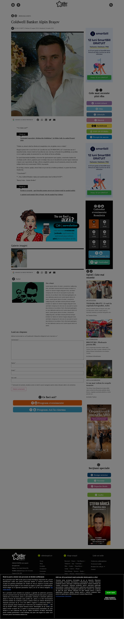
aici (49, 605)
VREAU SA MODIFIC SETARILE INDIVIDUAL (110, 598)
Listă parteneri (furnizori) (63, 596)
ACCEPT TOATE (111, 592)
